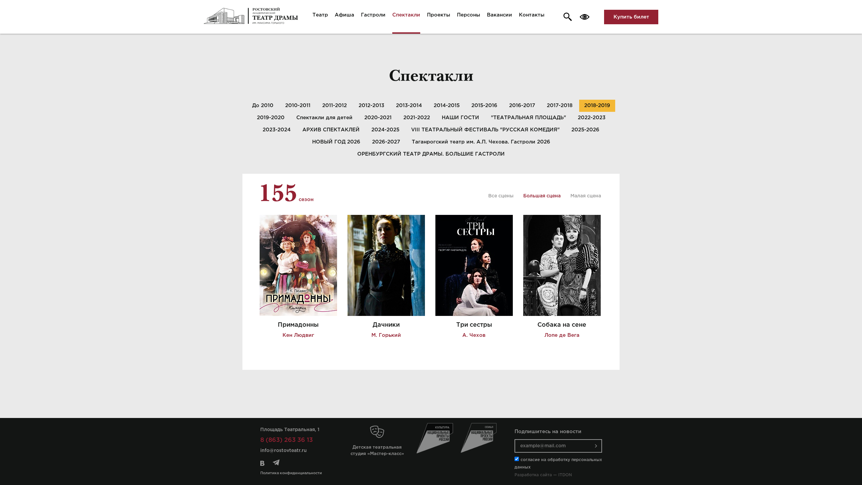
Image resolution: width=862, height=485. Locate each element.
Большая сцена (542, 196)
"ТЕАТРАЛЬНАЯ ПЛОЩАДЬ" (528, 118)
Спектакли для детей (324, 118)
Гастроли (373, 15)
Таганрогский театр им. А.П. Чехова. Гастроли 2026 (481, 142)
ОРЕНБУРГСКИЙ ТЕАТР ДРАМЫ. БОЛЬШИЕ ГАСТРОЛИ (431, 154)
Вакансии (499, 15)
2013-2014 (409, 105)
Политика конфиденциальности (291, 473)
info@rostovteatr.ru (283, 451)
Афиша (344, 15)
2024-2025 (385, 130)
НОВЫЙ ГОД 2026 (336, 142)
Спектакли (406, 15)
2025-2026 (585, 130)
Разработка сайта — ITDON (543, 475)
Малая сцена (585, 196)
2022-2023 (591, 118)
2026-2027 (386, 142)
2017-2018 (559, 105)
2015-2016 (484, 105)
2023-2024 (277, 130)
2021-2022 (416, 118)
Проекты (438, 15)
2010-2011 (297, 105)
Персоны (468, 15)
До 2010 (262, 105)
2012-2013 (371, 105)
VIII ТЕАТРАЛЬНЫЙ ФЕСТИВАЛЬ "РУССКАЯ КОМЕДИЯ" (485, 130)
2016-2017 (522, 105)
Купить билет (631, 17)
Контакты (531, 15)
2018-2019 (597, 105)
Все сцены (500, 196)
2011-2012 (334, 105)
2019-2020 (271, 118)
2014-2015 (447, 105)
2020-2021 (378, 118)
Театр (320, 15)
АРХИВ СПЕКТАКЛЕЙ (331, 130)
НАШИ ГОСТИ (460, 118)
